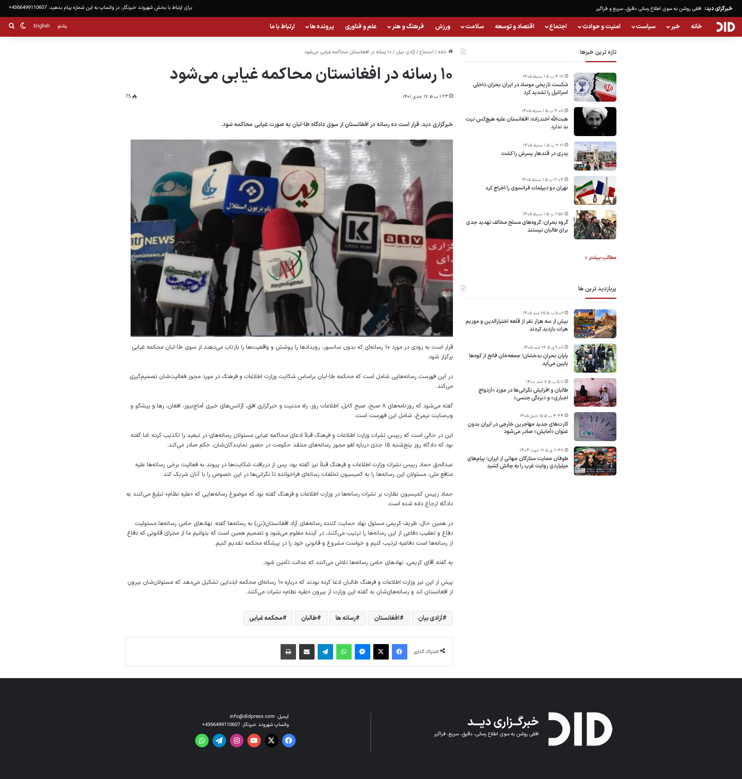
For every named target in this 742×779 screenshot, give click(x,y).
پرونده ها (322, 26)
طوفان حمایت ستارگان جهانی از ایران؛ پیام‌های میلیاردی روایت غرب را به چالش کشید (517, 462)
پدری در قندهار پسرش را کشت (534, 154)
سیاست (645, 26)
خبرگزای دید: (718, 9)
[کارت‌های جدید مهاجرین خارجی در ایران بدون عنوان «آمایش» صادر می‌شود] (595, 426)
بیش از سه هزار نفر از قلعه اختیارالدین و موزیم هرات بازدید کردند (517, 325)
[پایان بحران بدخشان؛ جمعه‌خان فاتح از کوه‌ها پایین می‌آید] (595, 358)
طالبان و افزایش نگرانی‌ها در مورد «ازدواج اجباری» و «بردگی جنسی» (523, 394)
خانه (696, 26)
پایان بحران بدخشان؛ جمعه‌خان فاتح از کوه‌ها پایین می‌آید (518, 359)
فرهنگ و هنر (408, 26)
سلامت (474, 26)
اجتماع (558, 26)
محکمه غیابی (266, 618)
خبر (675, 26)
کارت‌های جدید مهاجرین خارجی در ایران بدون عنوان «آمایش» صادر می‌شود (518, 428)
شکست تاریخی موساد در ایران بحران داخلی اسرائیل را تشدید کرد (520, 88)
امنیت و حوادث (601, 26)
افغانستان (387, 618)
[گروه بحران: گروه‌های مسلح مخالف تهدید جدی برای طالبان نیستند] (595, 224)
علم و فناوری (361, 26)
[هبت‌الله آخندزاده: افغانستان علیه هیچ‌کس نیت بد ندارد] (595, 121)
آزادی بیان (405, 52)
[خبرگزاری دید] (725, 26)
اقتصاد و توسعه (514, 26)
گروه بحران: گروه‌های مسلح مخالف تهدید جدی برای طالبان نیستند (517, 226)
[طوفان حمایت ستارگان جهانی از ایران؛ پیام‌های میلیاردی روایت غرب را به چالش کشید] (595, 461)
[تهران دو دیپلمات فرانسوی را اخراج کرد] (595, 190)
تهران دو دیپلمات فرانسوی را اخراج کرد (526, 188)
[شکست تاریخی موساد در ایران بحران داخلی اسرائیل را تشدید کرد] (595, 87)
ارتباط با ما (282, 26)
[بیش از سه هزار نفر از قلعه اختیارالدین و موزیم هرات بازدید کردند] (595, 323)
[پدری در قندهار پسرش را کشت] (595, 155)
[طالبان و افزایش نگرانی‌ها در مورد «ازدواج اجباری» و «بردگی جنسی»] (595, 392)
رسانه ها (345, 618)
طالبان (309, 618)
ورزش (442, 26)
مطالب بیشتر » (600, 258)
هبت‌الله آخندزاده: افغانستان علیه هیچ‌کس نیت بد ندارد (517, 123)
